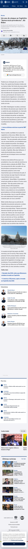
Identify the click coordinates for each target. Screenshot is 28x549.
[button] (11, 443)
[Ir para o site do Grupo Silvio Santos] (11, 518)
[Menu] (26, 2)
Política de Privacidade (17, 540)
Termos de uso (14, 527)
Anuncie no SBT (14, 522)
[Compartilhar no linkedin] (24, 35)
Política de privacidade (14, 524)
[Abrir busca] (23, 2)
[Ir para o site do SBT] (22, 518)
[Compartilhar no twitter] (17, 35)
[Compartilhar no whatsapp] (4, 35)
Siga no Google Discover (15, 75)
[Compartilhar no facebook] (11, 35)
